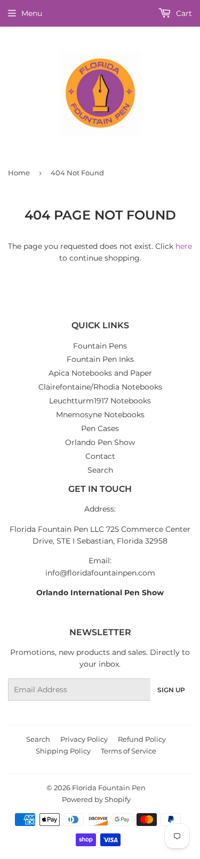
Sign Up (171, 690)
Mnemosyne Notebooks (100, 414)
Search (100, 470)
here (183, 246)
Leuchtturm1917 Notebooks (100, 401)
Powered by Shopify (96, 799)
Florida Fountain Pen (109, 787)
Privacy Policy (84, 739)
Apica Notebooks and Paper (100, 373)
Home (19, 172)
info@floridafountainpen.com (100, 573)
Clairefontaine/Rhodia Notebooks (100, 387)
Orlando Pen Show (100, 442)
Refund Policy (142, 739)
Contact (100, 456)
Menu (31, 13)
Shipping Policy (63, 751)
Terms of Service (128, 751)
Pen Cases (100, 428)
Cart (183, 13)
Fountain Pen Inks (100, 359)
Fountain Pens (100, 346)
